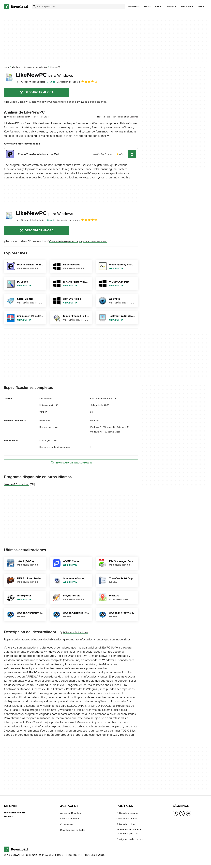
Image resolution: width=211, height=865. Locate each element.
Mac (146, 6)
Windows (133, 6)
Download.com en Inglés (72, 830)
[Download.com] (16, 6)
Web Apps (186, 6)
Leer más (134, 117)
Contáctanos (66, 824)
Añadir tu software (69, 818)
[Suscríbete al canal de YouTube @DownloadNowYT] (188, 813)
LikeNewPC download (16, 484)
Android (170, 6)
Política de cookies (126, 824)
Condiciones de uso (127, 818)
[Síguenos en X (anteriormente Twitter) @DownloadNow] (182, 813)
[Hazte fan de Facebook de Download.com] (175, 813)
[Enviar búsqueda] (34, 6)
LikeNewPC (44, 75)
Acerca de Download (70, 813)
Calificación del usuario (68, 81)
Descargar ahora (39, 92)
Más (200, 6)
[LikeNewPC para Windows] (8, 77)
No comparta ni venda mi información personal (129, 831)
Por (30, 81)
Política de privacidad (127, 813)
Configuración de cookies (130, 839)
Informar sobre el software (74, 462)
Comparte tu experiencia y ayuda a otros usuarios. (78, 101)
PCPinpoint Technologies (75, 632)
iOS (157, 6)
